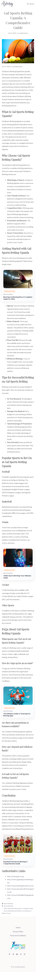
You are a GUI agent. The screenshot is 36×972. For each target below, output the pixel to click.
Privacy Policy (18, 931)
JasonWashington (22, 33)
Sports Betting (8, 903)
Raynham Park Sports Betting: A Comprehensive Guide (15, 863)
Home (18, 927)
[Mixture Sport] (7, 4)
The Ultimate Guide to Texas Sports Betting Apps (16, 715)
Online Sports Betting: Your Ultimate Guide (17, 577)
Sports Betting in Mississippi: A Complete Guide (18, 908)
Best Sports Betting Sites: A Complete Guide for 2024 (17, 298)
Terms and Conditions (18, 935)
